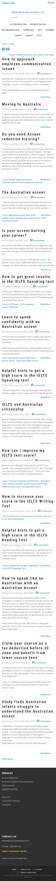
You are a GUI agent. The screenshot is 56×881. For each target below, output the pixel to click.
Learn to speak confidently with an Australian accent (21, 322)
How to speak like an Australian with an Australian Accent (22, 583)
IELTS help (14, 304)
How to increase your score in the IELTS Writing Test (28, 501)
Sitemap (38, 870)
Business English (38, 24)
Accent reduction (17, 179)
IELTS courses (8, 785)
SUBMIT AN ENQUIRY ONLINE (14, 851)
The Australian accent (23, 192)
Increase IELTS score (31, 486)
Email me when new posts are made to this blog (31, 54)
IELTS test (13, 307)
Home (5, 43)
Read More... (46, 97)
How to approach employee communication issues (26, 64)
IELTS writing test (16, 519)
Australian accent (17, 215)
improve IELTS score (11, 486)
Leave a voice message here (14, 858)
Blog (39, 35)
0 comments (46, 73)
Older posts (7, 758)
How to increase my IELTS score (22, 483)
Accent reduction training (30, 182)
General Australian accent (28, 218)
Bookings (50, 30)
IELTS (40, 30)
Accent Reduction (18, 24)
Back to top (26, 870)
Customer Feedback (11, 800)
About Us (6, 797)
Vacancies (6, 804)
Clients (18, 35)
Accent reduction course (17, 181)
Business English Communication (17, 781)
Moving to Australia (21, 104)
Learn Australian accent (27, 360)
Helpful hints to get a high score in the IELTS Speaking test (25, 375)
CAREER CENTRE (10, 789)
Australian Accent (10, 30)
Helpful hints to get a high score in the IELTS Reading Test (25, 535)
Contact (29, 35)
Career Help (28, 30)
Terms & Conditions (28, 873)
